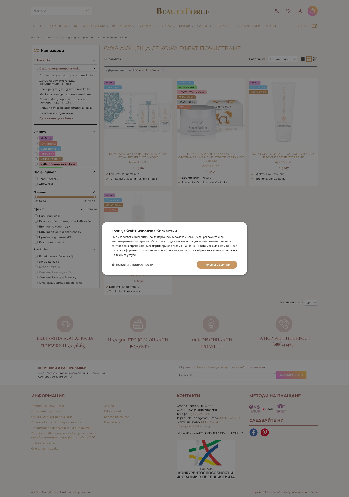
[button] (132, 265)
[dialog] (174, 248)
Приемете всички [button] (217, 264)
